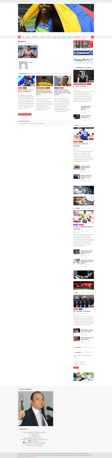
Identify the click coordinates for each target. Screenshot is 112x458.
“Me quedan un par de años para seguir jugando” (86, 108)
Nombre (75, 357)
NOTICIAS (75, 141)
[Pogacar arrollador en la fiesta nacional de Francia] (76, 251)
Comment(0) (33, 43)
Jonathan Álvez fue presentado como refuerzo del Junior (25, 114)
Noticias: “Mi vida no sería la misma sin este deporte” (25, 90)
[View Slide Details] (56, 18)
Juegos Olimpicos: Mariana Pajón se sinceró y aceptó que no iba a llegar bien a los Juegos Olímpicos (62, 92)
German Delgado (86, 88)
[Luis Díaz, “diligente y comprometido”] (76, 116)
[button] (28, 51)
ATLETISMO (48, 37)
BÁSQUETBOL (35, 37)
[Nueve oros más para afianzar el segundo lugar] (76, 176)
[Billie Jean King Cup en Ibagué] (83, 301)
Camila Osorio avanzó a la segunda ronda (87, 338)
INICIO (23, 37)
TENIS (54, 37)
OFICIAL (20, 88)
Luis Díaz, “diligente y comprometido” (86, 116)
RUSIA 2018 (78, 347)
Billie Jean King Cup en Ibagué (81, 311)
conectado (30, 123)
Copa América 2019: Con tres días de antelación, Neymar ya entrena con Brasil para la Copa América (44, 92)
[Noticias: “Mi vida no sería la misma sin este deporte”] (26, 81)
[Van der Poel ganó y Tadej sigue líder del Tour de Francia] (76, 261)
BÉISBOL (64, 37)
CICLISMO (42, 37)
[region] (56, 18)
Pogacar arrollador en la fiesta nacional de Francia (87, 252)
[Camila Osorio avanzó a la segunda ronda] (76, 338)
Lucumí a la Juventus (79, 86)
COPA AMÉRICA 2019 (40, 88)
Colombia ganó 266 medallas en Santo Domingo (85, 168)
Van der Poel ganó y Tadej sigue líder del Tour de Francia (87, 262)
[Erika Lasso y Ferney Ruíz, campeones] (83, 133)
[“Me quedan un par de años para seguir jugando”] (76, 108)
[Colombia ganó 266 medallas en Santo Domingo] (76, 167)
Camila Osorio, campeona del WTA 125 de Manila (87, 330)
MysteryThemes (34, 456)
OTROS (69, 37)
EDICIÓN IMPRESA (76, 37)
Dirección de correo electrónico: (79, 362)
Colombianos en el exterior (83, 68)
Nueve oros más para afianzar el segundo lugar (86, 177)
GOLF (59, 37)
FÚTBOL (28, 37)
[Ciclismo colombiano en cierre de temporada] (83, 216)
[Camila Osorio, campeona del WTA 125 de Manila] (76, 330)
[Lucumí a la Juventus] (83, 76)
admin (27, 43)
